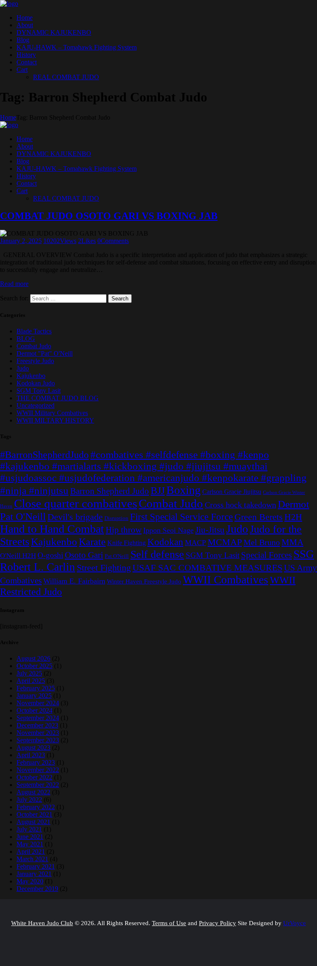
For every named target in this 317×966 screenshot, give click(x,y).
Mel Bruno (262, 542)
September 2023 (38, 740)
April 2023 (31, 754)
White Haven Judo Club (42, 923)
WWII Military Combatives (52, 412)
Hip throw (124, 530)
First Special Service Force (181, 516)
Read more (14, 283)
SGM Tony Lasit (39, 390)
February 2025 (36, 688)
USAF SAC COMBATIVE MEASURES (207, 567)
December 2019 (37, 888)
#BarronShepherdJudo (44, 454)
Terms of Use (169, 923)
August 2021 (33, 821)
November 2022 (38, 769)
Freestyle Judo (35, 360)
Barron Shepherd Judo (109, 491)
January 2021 (34, 873)
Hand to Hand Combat (52, 528)
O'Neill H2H (18, 556)
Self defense (157, 554)
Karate (92, 541)
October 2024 (34, 710)
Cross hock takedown (240, 505)
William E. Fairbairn (74, 581)
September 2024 (38, 717)
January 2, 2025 (21, 240)
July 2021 (29, 829)
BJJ (158, 490)
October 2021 (34, 814)
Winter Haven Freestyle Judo (144, 581)
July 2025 (29, 673)
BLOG (26, 338)
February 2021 (36, 866)
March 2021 (32, 858)
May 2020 (30, 881)
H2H (293, 517)
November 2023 (38, 732)
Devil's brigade (75, 517)
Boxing (183, 490)
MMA (292, 542)
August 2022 (33, 792)
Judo (23, 368)
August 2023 (33, 747)
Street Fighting (104, 568)
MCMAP (225, 542)
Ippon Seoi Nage (168, 530)
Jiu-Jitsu (210, 530)
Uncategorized (35, 405)
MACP (195, 543)
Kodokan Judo (36, 383)
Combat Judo (34, 346)
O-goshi (50, 555)
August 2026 (33, 658)
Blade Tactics (34, 331)
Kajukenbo (31, 375)
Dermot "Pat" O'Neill (45, 353)
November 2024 (38, 702)
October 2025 (34, 665)
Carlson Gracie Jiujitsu (231, 492)
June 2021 (30, 836)
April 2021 (31, 851)
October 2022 (34, 777)
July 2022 (29, 799)
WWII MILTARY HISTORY (55, 420)
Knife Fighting (126, 543)
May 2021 (30, 844)
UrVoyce (294, 923)
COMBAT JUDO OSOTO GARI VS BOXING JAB (109, 215)
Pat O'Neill (117, 556)
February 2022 (36, 806)
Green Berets (258, 517)
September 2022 (38, 784)
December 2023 (37, 725)
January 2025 (34, 695)
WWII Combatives (225, 580)
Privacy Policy (217, 923)
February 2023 (36, 762)
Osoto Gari (84, 555)
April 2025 (31, 680)
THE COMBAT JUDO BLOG (58, 398)
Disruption (116, 518)
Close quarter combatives (75, 503)
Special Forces (266, 555)
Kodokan (165, 542)
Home (8, 117)
